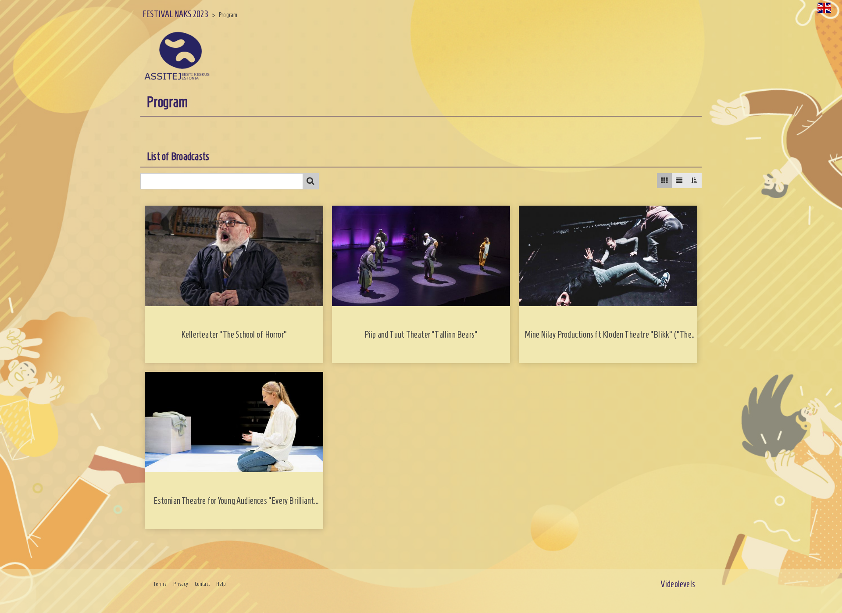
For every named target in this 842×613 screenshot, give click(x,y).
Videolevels (677, 584)
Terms (160, 584)
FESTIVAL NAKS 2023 (175, 14)
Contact (202, 584)
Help (221, 584)
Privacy (180, 584)
